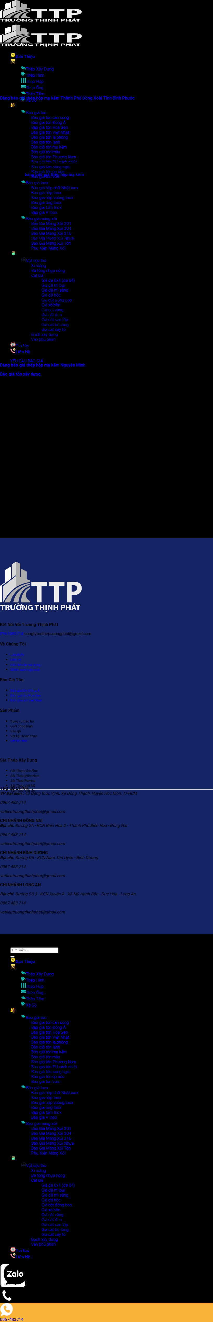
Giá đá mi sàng (55, 290)
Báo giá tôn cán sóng (50, 1022)
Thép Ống (34, 87)
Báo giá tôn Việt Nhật (50, 1037)
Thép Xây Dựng (40, 69)
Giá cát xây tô (54, 1234)
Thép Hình (35, 75)
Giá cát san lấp (55, 1224)
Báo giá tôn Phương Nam (53, 156)
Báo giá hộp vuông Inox (52, 1102)
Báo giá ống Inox (46, 1107)
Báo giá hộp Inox (46, 1097)
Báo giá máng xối (41, 1123)
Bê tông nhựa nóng (48, 270)
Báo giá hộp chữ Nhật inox (54, 187)
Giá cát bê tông (55, 1229)
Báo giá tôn (36, 112)
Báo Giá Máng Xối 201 (51, 1128)
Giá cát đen (52, 1219)
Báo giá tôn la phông (49, 1042)
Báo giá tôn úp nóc (47, 171)
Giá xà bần (51, 305)
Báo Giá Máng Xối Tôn (51, 1148)
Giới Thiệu (25, 56)
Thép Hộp (35, 81)
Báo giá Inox (37, 182)
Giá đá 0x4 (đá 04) (58, 280)
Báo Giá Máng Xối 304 (51, 1133)
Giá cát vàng (52, 1214)
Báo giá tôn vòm (45, 1081)
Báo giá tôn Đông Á (48, 1027)
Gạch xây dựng (44, 1239)
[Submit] (12, 957)
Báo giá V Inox (44, 1117)
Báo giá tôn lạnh (45, 1047)
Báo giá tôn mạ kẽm (49, 1052)
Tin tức (22, 1250)
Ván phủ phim (43, 1244)
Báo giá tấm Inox (46, 1112)
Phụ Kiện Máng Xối (48, 248)
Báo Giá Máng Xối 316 (51, 233)
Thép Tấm (35, 94)
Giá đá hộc (51, 1200)
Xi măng (38, 265)
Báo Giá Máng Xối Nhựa (52, 1143)
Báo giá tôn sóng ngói (50, 1071)
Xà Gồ (31, 1005)
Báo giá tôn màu (45, 1056)
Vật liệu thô (36, 260)
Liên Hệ (23, 351)
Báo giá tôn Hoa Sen (49, 1032)
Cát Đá (37, 1180)
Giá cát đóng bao (57, 1205)
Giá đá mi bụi (53, 1190)
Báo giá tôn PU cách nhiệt (54, 1066)
